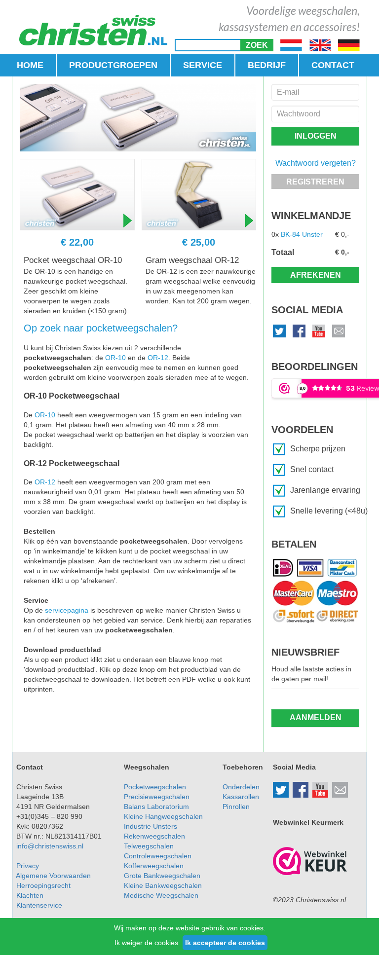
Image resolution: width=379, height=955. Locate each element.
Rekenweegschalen (154, 836)
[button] (256, 45)
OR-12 (158, 358)
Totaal (282, 252)
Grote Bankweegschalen (162, 876)
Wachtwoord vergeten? (315, 163)
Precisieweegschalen (157, 797)
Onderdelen (241, 787)
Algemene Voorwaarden (53, 876)
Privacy (27, 866)
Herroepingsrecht (43, 885)
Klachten (29, 895)
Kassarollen (241, 797)
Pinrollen (236, 806)
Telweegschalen (149, 846)
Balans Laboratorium (156, 806)
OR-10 (115, 358)
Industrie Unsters (150, 826)
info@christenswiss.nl (49, 846)
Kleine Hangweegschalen (163, 816)
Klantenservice (39, 905)
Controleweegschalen (157, 856)
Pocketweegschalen (155, 787)
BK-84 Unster (302, 234)
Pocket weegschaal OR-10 (73, 260)
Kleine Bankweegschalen (163, 885)
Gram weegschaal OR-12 (192, 260)
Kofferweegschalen (154, 866)
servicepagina (66, 610)
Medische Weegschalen (161, 895)
